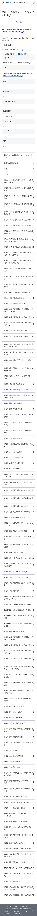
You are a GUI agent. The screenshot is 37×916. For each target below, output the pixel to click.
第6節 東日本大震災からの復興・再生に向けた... (18, 700)
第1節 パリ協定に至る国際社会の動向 (17, 220)
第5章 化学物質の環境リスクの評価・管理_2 (18, 790)
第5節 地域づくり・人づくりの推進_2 (18, 868)
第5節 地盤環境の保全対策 (14, 761)
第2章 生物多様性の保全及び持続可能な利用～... (18, 324)
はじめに (7, 174)
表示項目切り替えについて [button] (11, 49)
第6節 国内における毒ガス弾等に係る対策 (18, 828)
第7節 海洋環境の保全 (12, 469)
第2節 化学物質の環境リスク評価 (16, 506)
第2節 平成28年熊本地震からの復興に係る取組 (18, 286)
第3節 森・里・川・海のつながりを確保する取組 (18, 676)
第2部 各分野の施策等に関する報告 (17, 292)
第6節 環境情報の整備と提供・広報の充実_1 (18, 584)
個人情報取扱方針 (25, 909)
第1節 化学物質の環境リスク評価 (16, 797)
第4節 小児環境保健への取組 (14, 517)
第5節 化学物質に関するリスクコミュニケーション (18, 524)
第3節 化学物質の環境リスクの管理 (17, 512)
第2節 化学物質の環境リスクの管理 (17, 802)
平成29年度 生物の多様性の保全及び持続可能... (18, 625)
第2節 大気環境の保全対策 (14, 438)
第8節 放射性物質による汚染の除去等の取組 (18, 782)
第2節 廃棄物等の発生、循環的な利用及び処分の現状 (18, 396)
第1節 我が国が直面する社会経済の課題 (18, 247)
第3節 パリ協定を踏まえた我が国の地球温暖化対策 (18, 232)
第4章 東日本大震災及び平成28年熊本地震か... (18, 270)
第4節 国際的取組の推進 (13, 409)
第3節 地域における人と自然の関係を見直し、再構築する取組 (18, 345)
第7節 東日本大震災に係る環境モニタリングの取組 (18, 774)
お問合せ (7, 911)
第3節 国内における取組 (13, 403)
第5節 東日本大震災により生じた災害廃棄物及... (18, 416)
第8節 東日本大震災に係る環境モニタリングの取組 (18, 475)
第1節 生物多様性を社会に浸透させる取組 (18, 660)
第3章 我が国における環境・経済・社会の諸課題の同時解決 (18, 240)
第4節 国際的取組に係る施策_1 (15, 571)
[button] (34, 2)
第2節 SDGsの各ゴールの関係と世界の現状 (18, 197)
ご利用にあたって (25, 906)
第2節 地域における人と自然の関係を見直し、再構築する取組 (18, 668)
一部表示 (19, 54)
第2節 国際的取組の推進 (13, 717)
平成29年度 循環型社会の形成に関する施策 (18, 617)
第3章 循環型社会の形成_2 (14, 706)
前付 (5, 169)
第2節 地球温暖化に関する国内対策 (17, 645)
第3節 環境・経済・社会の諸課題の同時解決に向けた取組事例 (18, 262)
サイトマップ (28, 911)
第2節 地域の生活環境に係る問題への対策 (18, 744)
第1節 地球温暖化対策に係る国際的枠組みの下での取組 (18, 638)
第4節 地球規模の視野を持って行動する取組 (18, 684)
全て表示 (25, 54)
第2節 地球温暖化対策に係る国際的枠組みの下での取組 (18, 310)
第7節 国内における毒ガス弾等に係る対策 (18, 538)
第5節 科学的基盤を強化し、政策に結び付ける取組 (18, 692)
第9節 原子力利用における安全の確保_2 (18, 895)
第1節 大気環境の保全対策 (14, 737)
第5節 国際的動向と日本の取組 (15, 821)
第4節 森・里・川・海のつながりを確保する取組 (18, 353)
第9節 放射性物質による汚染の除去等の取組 (18, 483)
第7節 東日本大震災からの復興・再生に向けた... (18, 377)
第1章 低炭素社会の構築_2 (14, 631)
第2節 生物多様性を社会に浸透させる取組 (18, 337)
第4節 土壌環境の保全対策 (14, 756)
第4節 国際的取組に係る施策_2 (15, 862)
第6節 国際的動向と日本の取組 (15, 531)
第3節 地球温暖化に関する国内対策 (17, 317)
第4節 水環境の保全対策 (13, 452)
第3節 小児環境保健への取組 (14, 808)
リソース (18, 22)
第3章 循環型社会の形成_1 (14, 384)
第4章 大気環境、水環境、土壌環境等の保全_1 (18, 424)
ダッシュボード (17, 911)
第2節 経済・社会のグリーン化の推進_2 (18, 848)
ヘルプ (8, 909)
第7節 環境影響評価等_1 (13, 591)
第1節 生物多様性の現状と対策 (15, 331)
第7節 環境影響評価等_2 (13, 881)
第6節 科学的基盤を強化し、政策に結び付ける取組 (18, 369)
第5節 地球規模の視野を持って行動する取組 (18, 361)
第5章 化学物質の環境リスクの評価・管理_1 (18, 491)
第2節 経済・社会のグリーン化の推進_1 (18, 558)
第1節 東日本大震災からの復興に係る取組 (18, 278)
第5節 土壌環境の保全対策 (14, 457)
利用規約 (15, 909)
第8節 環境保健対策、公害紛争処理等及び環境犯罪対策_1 (18, 598)
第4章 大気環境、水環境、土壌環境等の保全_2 (18, 730)
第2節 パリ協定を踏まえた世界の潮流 (17, 225)
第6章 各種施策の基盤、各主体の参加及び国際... (18, 546)
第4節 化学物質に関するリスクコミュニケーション (18, 815)
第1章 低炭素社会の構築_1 (14, 298)
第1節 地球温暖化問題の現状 (14, 303)
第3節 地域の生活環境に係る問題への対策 (18, 445)
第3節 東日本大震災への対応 (14, 723)
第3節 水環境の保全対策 (13, 750)
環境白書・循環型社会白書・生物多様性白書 (18, 156)
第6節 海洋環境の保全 (12, 767)
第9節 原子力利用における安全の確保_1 (18, 604)
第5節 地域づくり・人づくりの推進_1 (18, 577)
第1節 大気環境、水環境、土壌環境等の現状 (18, 432)
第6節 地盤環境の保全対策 (14, 463)
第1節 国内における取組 (13, 712)
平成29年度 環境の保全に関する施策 (17, 610)
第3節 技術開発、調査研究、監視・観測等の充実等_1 (18, 565)
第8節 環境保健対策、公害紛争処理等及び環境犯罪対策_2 (18, 888)
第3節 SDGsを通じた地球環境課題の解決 (18, 205)
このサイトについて (12, 906)
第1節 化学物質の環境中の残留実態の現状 (18, 499)
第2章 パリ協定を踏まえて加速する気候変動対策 (18, 213)
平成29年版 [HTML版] (11, 163)
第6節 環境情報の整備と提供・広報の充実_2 (18, 875)
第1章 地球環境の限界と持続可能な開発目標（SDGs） (18, 181)
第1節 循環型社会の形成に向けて (16, 390)
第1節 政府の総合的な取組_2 (14, 843)
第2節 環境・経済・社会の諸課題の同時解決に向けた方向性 (18, 254)
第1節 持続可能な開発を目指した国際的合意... (18, 189)
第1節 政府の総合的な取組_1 (14, 552)
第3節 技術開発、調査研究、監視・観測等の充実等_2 (18, 855)
